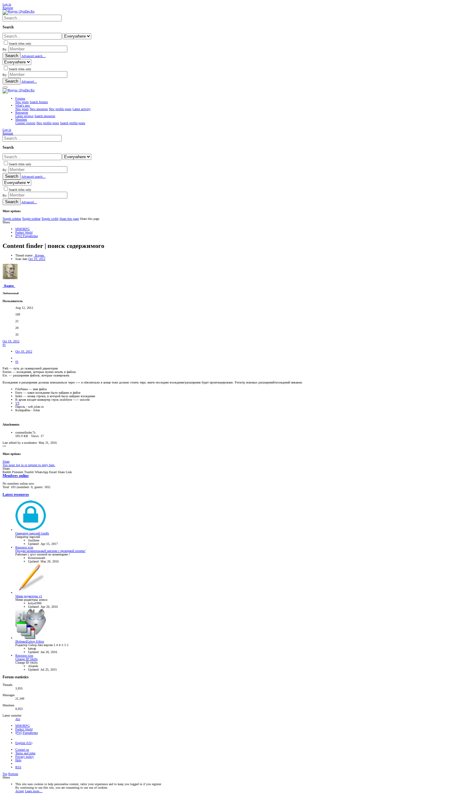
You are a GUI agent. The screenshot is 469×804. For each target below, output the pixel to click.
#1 (4, 344)
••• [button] (4, 446)
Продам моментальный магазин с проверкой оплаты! (50, 551)
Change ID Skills (26, 659)
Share (6, 461)
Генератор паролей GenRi (32, 533)
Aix (17, 719)
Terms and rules (25, 753)
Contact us (22, 749)
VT (17, 403)
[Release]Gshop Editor (29, 641)
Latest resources (16, 495)
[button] (5, 87)
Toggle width (49, 218)
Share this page (69, 218)
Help (18, 760)
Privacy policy (24, 756)
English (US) (23, 743)
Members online (16, 476)
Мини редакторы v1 (28, 596)
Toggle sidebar (12, 218)
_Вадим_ (39, 255)
